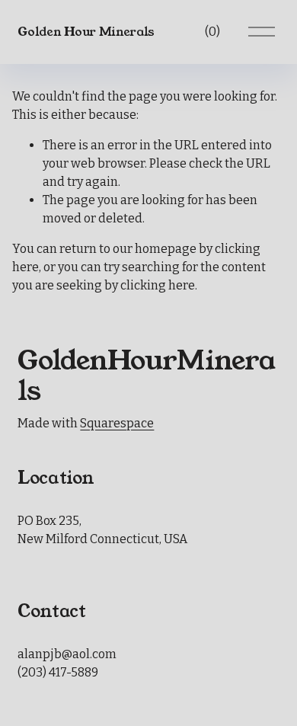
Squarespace (117, 423)
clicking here (157, 285)
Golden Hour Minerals (86, 31)
